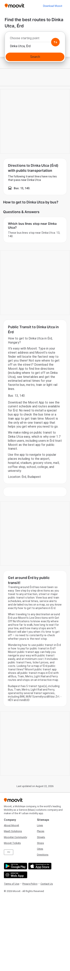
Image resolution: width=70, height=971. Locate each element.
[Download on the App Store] (39, 866)
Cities (40, 848)
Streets (41, 837)
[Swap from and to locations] (55, 42)
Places (40, 831)
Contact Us (46, 883)
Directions (42, 854)
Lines (40, 825)
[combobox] (35, 39)
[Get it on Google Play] (15, 866)
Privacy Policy (29, 883)
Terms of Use (11, 883)
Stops (40, 843)
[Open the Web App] (15, 874)
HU (8, 852)
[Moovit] (14, 5)
